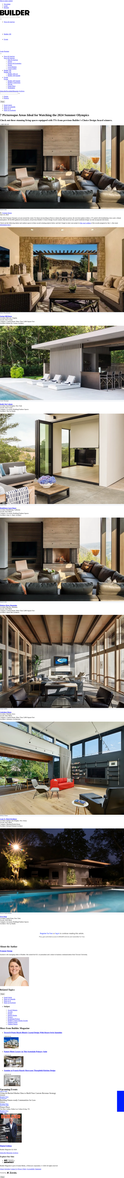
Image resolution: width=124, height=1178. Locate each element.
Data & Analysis (13, 23)
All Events (3, 1112)
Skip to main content (6, 1)
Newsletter (7, 4)
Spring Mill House (6, 316)
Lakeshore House (5, 712)
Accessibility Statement (34, 1169)
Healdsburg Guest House (8, 508)
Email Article (8, 105)
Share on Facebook (10, 110)
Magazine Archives (18, 91)
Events (6, 39)
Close (2, 1177)
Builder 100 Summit (14, 37)
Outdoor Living (12, 1022)
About (2, 1169)
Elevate (10, 44)
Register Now (4, 1097)
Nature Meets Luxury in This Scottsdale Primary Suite (25, 1052)
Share (2, 101)
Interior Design (12, 1015)
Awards (10, 1012)
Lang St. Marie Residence (8, 819)
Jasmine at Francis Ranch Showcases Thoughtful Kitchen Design (29, 1070)
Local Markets (12, 30)
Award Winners (12, 1010)
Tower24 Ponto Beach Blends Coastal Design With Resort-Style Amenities (33, 1033)
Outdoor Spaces (13, 1024)
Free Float (3, 916)
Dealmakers (11, 48)
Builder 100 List (13, 36)
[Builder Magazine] (14, 15)
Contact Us (13, 1169)
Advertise (7, 1169)
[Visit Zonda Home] (8, 1173)
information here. (5, 225)
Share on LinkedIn (9, 107)
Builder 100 (7, 34)
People (10, 29)
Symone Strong (7, 213)
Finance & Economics (14, 27)
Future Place (11, 46)
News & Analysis (9, 22)
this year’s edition (85, 223)
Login (6, 6)
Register (6, 7)
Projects (6, 98)
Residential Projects (14, 1019)
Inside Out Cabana (6, 404)
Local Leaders (12, 32)
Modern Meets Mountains (8, 605)
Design (10, 25)
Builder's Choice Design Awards (18, 1020)
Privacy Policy (22, 1169)
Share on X (7, 108)
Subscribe (3, 91)
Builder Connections (14, 43)
